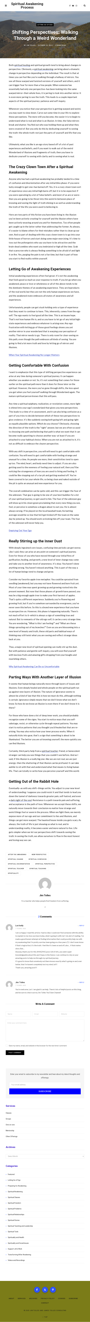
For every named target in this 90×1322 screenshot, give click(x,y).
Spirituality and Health (16, 1237)
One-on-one (10, 1125)
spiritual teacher (50, 751)
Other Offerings (11, 1136)
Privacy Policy (48, 1298)
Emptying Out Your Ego (20, 530)
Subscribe (73, 1298)
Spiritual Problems (14, 1209)
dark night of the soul (21, 800)
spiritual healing (22, 65)
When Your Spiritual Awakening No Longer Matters (34, 355)
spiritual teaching (37, 868)
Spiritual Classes (14, 1197)
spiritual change (15, 859)
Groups (8, 1119)
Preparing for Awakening (17, 1186)
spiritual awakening (43, 69)
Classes (8, 1113)
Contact (45, 1303)
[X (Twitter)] (45, 1290)
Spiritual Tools (13, 1232)
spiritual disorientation (19, 864)
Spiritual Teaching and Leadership (20, 1226)
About (11, 1298)
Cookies (61, 1298)
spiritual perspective (45, 864)
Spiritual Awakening (15, 1192)
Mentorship (10, 1131)
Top (46, 1317)
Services (22, 1298)
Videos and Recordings (16, 1260)
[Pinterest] (53, 1290)
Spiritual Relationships (16, 1214)
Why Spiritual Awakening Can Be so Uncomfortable (34, 666)
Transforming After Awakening (19, 1255)
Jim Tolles (31, 45)
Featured (11, 1174)
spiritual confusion (38, 859)
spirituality (13, 873)
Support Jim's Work (15, 1249)
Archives (33, 1298)
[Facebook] (37, 1290)
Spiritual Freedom (14, 1203)
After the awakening (17, 854)
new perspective (39, 854)
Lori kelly (19, 925)
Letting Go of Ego (45, 25)
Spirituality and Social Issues (18, 1243)
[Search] (84, 5)
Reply (81, 925)
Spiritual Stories (14, 1220)
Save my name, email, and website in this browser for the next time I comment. (38, 1046)
